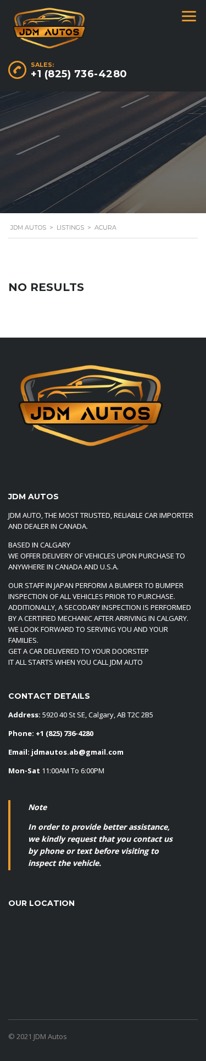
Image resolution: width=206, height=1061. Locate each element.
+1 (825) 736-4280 (79, 74)
